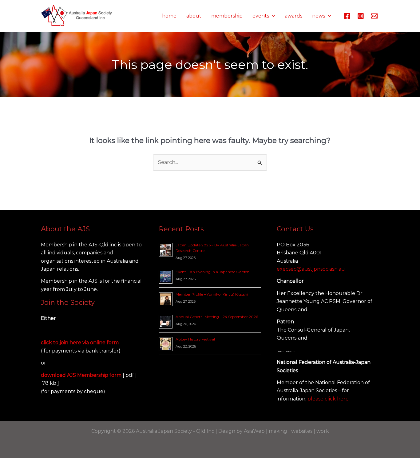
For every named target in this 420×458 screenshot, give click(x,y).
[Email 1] (374, 16)
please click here (328, 399)
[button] (272, 16)
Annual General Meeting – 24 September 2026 (217, 316)
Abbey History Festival (195, 339)
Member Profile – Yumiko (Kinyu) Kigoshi (212, 294)
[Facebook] (347, 16)
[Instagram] (361, 16)
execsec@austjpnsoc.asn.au (311, 269)
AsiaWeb (254, 431)
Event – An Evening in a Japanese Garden (212, 271)
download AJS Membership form (82, 375)
